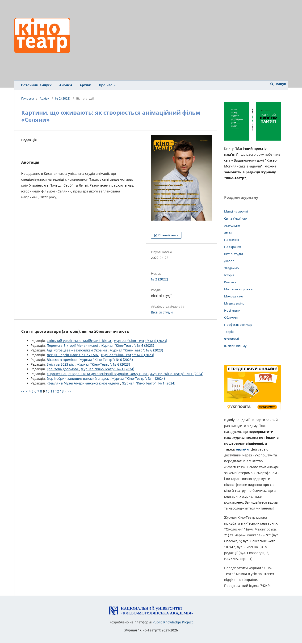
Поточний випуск (36, 85)
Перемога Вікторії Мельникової (73, 345)
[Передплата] (252, 410)
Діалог (229, 261)
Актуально (232, 225)
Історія (229, 275)
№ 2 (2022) (62, 98)
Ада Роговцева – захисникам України (77, 350)
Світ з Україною (235, 218)
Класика (230, 282)
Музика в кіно (234, 303)
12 (57, 391)
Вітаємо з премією (62, 359)
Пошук (279, 84)
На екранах (232, 247)
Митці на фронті (236, 211)
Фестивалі (231, 339)
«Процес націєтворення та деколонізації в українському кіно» (97, 374)
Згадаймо (231, 268)
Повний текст (168, 235)
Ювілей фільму (235, 346)
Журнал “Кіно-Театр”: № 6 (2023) (140, 340)
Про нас (106, 85)
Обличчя (231, 317)
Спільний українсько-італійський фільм (79, 340)
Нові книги (232, 310)
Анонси (65, 85)
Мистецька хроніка (238, 289)
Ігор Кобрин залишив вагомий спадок (78, 378)
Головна (27, 98)
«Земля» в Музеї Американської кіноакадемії (83, 383)
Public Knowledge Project (173, 622)
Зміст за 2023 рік (61, 364)
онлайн (242, 449)
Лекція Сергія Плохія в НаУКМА (73, 355)
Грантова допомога (63, 369)
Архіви (85, 85)
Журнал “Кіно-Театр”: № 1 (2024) (107, 369)
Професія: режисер (238, 324)
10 (48, 391)
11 (52, 391)
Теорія (229, 332)
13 (62, 391)
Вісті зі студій (162, 312)
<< (23, 391)
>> (69, 391)
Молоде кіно (233, 296)
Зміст (228, 232)
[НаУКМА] (151, 614)
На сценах (231, 240)
